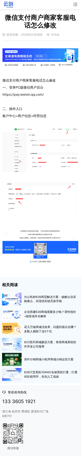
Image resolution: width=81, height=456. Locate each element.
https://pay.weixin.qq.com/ (23, 94)
